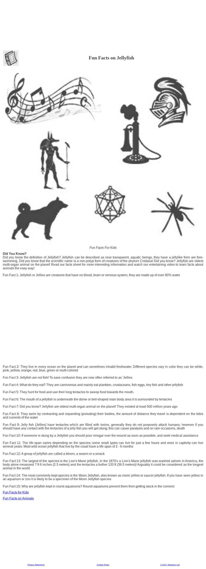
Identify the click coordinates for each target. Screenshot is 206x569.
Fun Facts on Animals (18, 498)
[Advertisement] (103, 12)
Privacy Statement (36, 565)
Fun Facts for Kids (16, 492)
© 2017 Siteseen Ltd (170, 565)
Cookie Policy (103, 565)
